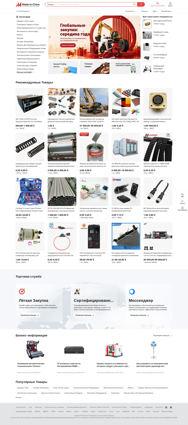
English (30, 411)
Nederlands (126, 411)
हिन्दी (133, 411)
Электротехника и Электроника (28, 55)
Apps (154, 11)
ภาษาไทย (140, 411)
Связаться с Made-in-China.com (99, 407)
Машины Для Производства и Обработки (32, 45)
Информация (148, 407)
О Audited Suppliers (136, 407)
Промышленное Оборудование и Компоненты (32, 48)
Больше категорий (24, 72)
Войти (170, 6)
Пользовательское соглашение (54, 407)
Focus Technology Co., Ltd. (92, 415)
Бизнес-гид (159, 407)
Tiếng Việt (156, 411)
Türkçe (148, 411)
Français (60, 411)
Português (85, 411)
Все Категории (24, 11)
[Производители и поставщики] (27, 4)
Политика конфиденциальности (77, 407)
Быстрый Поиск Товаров (119, 407)
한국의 (111, 411)
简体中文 (37, 411)
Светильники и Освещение (27, 62)
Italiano (93, 411)
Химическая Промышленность (28, 59)
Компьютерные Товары (25, 69)
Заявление (38, 407)
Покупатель (129, 11)
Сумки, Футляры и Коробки (27, 65)
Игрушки (20, 38)
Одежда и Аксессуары (25, 21)
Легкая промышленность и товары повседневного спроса (32, 28)
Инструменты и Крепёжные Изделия (30, 52)
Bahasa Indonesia (167, 411)
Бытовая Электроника (25, 41)
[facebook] (166, 407)
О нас (30, 407)
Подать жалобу (21, 407)
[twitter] (171, 407)
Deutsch (76, 411)
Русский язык (102, 411)
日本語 (53, 411)
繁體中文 (45, 411)
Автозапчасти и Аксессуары (27, 31)
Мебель (20, 35)
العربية (118, 411)
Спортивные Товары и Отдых (28, 24)
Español (68, 411)
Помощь (144, 11)
